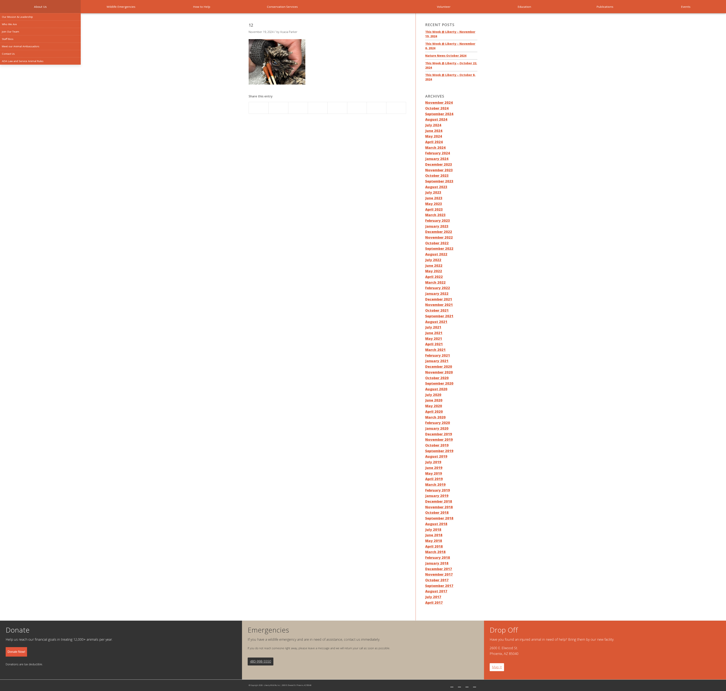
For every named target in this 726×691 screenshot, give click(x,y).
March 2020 (435, 417)
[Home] (363, 6)
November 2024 (439, 102)
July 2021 (433, 327)
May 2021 (433, 338)
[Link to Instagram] (467, 685)
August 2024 (436, 119)
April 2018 (434, 546)
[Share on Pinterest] (298, 108)
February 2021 (437, 355)
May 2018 (433, 540)
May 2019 (433, 473)
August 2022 (436, 254)
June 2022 (433, 265)
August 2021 (436, 321)
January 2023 (436, 226)
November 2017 (439, 574)
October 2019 (437, 445)
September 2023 (439, 181)
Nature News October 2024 (445, 55)
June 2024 (433, 130)
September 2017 (439, 585)
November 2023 (439, 170)
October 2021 (437, 310)
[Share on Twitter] (278, 108)
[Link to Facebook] (459, 685)
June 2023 (433, 198)
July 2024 (433, 125)
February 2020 (437, 422)
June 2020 (433, 400)
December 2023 (438, 164)
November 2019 (439, 439)
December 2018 (438, 501)
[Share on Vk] (357, 108)
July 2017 (433, 597)
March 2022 (435, 282)
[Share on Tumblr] (337, 108)
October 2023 (437, 175)
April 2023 (434, 209)
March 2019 (435, 484)
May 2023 (433, 203)
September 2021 (439, 316)
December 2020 (438, 366)
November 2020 (439, 372)
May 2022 (433, 271)
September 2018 (439, 518)
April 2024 (434, 142)
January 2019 (436, 495)
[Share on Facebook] (258, 108)
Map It (497, 667)
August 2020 (436, 389)
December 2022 (438, 231)
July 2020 (433, 394)
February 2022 (437, 288)
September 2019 (439, 451)
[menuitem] (40, 6)
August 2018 (436, 524)
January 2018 (436, 563)
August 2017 (436, 591)
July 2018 (433, 529)
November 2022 (439, 237)
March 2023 (435, 215)
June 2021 (433, 333)
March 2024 (435, 147)
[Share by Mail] (396, 108)
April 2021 (434, 344)
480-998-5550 (260, 661)
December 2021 (438, 299)
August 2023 (436, 187)
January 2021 (436, 361)
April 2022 (434, 276)
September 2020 (439, 383)
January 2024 (436, 158)
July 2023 (433, 192)
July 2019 (433, 462)
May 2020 (433, 406)
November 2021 (439, 304)
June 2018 (433, 535)
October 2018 (437, 512)
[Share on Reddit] (376, 108)
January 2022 (436, 293)
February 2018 (437, 557)
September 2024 (439, 114)
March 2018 (435, 552)
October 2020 (437, 378)
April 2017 (434, 602)
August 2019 (436, 456)
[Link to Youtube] (474, 685)
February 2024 (437, 153)
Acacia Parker (288, 32)
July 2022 (433, 260)
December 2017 (438, 569)
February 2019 (437, 490)
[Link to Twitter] (452, 685)
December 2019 (438, 434)
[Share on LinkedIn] (317, 108)
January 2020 (436, 428)
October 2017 (437, 580)
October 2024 (437, 108)
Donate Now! (16, 651)
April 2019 (434, 479)
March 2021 (435, 349)
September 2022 (439, 248)
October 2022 (437, 243)
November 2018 (439, 507)
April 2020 (434, 411)
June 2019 (433, 467)
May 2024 (433, 136)
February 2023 (437, 220)
